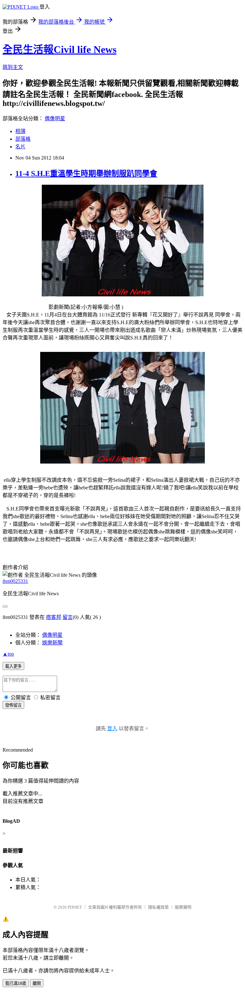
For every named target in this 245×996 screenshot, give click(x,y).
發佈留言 (13, 705)
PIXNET (75, 907)
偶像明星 (55, 118)
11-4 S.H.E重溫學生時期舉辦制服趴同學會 (86, 173)
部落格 (23, 139)
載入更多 (13, 666)
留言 (68, 617)
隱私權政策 (158, 907)
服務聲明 (183, 907)
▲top (8, 654)
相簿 (20, 131)
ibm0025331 (15, 581)
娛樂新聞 (52, 642)
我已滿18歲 (15, 983)
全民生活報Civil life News (59, 49)
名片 (20, 146)
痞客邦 (53, 617)
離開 (37, 983)
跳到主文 (13, 67)
